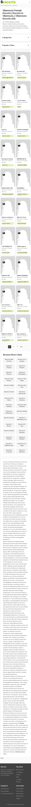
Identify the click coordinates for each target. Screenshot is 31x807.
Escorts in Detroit (9, 430)
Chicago (18, 774)
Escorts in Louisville (9, 451)
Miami (17, 777)
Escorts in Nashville (22, 431)
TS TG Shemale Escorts (7, 793)
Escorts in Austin (9, 391)
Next (21, 346)
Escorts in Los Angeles (22, 360)
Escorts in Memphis (22, 438)
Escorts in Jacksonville (22, 392)
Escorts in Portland (9, 438)
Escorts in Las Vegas (22, 444)
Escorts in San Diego (22, 379)
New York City (19, 769)
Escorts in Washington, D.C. (22, 418)
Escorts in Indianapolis (9, 412)
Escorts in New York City (9, 360)
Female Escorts (7, 5)
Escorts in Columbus (22, 399)
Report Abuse (19, 796)
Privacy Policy (19, 793)
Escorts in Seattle (22, 411)
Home (2, 5)
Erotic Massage (5, 791)
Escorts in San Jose (22, 386)
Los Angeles (19, 772)
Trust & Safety (20, 788)
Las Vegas (19, 779)
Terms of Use (19, 791)
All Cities (18, 781)
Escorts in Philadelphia (22, 373)
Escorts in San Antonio (9, 379)
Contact (18, 798)
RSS (2, 758)
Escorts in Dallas (9, 385)
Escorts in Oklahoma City (9, 444)
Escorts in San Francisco (22, 405)
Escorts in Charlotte (9, 405)
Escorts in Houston (22, 366)
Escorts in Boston (9, 425)
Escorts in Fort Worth (9, 399)
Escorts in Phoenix (9, 373)
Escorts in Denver (9, 417)
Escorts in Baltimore (22, 451)
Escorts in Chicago (9, 366)
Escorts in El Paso (22, 425)
